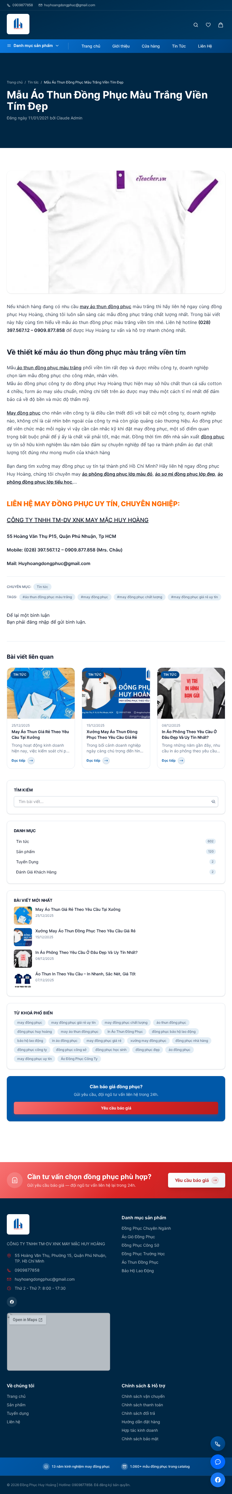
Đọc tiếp (18, 760)
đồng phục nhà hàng (191, 1040)
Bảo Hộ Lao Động (138, 1270)
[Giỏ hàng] (220, 24)
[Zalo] (217, 1461)
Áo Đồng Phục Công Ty (79, 1059)
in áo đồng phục (65, 1040)
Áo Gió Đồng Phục (138, 1236)
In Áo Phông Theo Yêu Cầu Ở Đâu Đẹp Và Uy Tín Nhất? (86, 952)
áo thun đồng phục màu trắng (48, 367)
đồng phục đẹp (148, 1049)
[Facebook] (12, 1302)
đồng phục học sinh (110, 1049)
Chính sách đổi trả (138, 1413)
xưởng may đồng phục (148, 1040)
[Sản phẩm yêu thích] (208, 24)
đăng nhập (38, 622)
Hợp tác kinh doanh (140, 1430)
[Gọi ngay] (217, 1443)
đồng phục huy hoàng (34, 1031)
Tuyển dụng (18, 1413)
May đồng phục (23, 413)
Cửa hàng (151, 46)
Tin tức (33, 82)
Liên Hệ (205, 46)
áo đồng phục (179, 1049)
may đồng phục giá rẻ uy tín (73, 1022)
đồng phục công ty (32, 1049)
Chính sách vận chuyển (143, 1396)
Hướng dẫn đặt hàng (141, 1421)
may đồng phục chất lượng (126, 1022)
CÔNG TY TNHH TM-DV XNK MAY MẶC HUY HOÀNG (78, 520)
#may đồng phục (94, 597)
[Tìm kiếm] (195, 24)
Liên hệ (13, 1421)
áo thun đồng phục (171, 1022)
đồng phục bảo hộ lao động (174, 1031)
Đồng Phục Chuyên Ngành (146, 1228)
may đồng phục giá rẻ (104, 1040)
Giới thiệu (121, 46)
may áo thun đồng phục (105, 306)
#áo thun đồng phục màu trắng (47, 597)
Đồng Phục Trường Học (143, 1253)
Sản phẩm (16, 1404)
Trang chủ (90, 46)
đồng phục (212, 436)
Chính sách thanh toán (142, 1404)
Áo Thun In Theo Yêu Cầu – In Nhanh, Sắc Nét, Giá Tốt (85, 973)
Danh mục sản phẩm (33, 45)
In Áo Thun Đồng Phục (125, 1031)
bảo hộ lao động (30, 1040)
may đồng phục (29, 1022)
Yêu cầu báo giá (116, 1108)
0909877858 (22, 5)
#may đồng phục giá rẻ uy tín (194, 597)
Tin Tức (179, 46)
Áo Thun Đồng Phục (140, 1262)
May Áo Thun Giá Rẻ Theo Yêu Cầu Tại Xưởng (78, 909)
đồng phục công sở (71, 1049)
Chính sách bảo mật (140, 1438)
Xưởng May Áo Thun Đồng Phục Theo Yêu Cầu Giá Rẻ (85, 930)
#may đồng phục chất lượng (139, 597)
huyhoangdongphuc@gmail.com (69, 5)
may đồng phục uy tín (34, 1059)
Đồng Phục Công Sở (140, 1245)
